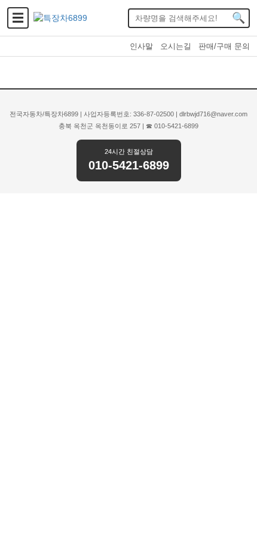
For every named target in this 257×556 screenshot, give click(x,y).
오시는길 (175, 46)
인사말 (141, 46)
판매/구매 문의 (224, 46)
